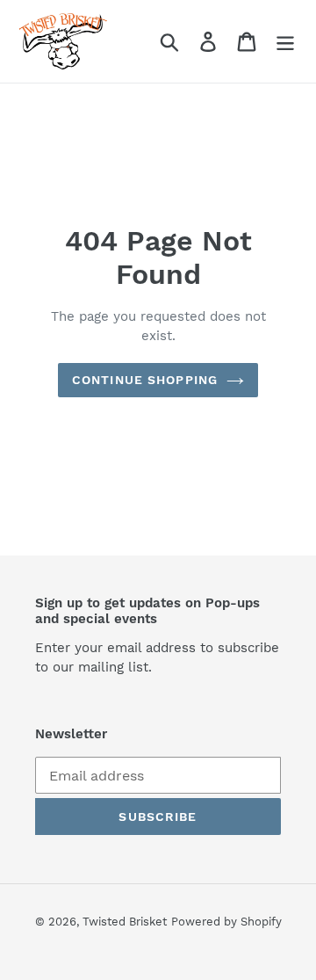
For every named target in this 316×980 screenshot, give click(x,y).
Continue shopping (145, 380)
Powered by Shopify (226, 921)
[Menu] (285, 42)
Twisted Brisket (125, 921)
